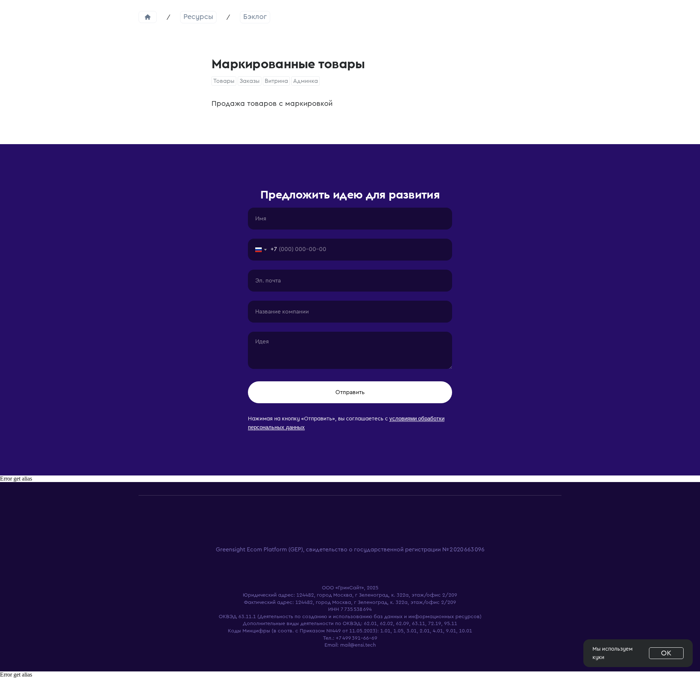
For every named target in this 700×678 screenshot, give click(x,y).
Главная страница (148, 17)
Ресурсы (198, 16)
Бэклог (255, 16)
